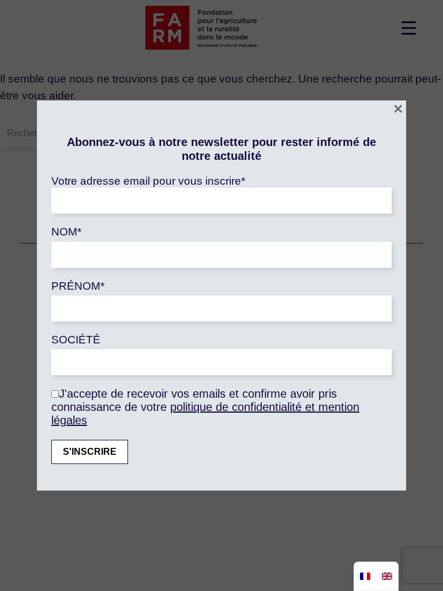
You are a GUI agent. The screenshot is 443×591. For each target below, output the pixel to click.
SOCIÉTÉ (75, 340)
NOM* (66, 232)
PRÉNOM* (77, 286)
